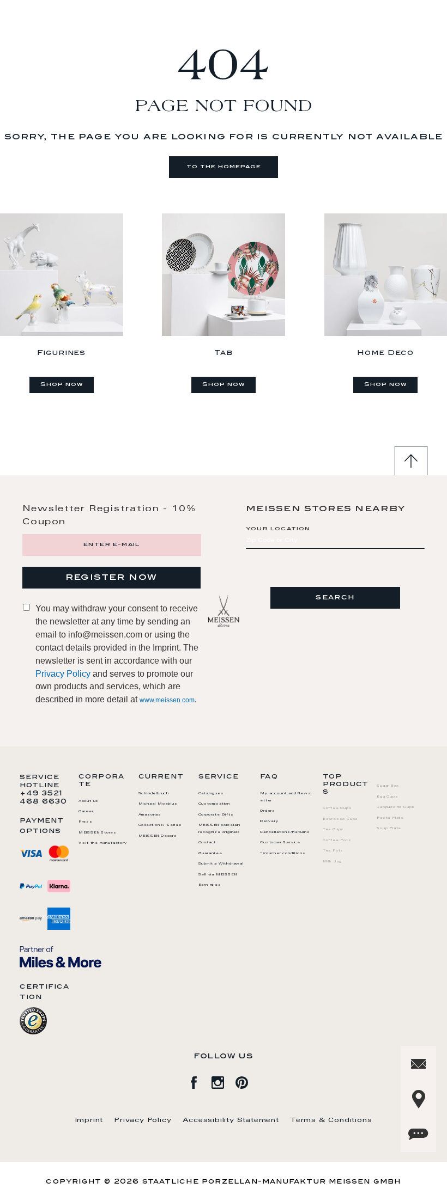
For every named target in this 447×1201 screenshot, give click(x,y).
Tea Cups (333, 829)
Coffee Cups (337, 808)
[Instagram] (223, 1081)
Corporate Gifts (216, 815)
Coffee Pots (337, 840)
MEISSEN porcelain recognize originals (219, 829)
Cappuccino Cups (396, 807)
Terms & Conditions (331, 1120)
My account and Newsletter (286, 797)
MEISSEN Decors (157, 836)
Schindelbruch (153, 793)
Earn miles (209, 885)
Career (86, 811)
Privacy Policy (62, 673)
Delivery (269, 821)
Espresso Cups (340, 819)
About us (88, 801)
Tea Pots (333, 851)
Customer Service (280, 842)
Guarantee (210, 853)
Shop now (61, 385)
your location (278, 529)
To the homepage (223, 167)
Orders (267, 811)
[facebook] (200, 1081)
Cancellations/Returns (285, 832)
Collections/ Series (160, 825)
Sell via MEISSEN (217, 875)
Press (85, 822)
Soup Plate (389, 828)
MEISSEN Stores (97, 833)
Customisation (214, 804)
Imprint (89, 1120)
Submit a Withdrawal (221, 864)
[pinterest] (247, 1081)
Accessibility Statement (231, 1120)
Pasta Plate (390, 818)
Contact (207, 842)
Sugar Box (387, 786)
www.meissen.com (167, 700)
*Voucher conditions (282, 853)
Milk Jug (332, 861)
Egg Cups (387, 797)
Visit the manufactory (102, 843)
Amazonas (149, 815)
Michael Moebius (158, 804)
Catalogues (211, 793)
